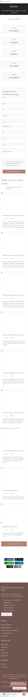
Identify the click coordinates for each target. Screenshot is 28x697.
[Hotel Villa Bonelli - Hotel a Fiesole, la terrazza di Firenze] (9, 2)
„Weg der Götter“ (5, 644)
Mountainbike (4, 647)
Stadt (4, 109)
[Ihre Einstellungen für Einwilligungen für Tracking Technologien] (1, 522)
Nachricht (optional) (7, 151)
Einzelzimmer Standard (10, 526)
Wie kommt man (4, 666)
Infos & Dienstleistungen (6, 633)
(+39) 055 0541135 (7, 602)
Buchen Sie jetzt (4, 636)
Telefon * (5, 144)
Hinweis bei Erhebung (5, 695)
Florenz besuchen (4, 652)
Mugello (3, 650)
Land (4, 138)
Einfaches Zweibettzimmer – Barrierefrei (15, 373)
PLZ (4, 132)
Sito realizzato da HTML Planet (7, 686)
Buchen (6, 614)
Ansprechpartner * (6, 126)
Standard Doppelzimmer (10, 490)
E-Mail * (4, 122)
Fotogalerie (3, 664)
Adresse (4, 103)
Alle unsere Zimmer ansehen (14, 543)
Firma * (4, 97)
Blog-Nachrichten (5, 655)
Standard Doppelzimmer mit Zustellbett (15, 335)
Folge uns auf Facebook (8, 607)
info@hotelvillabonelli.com (9, 605)
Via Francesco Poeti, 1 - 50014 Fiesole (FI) (12, 600)
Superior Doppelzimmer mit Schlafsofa (15, 450)
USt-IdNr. (5, 115)
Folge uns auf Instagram (8, 610)
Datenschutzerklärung (15, 161)
